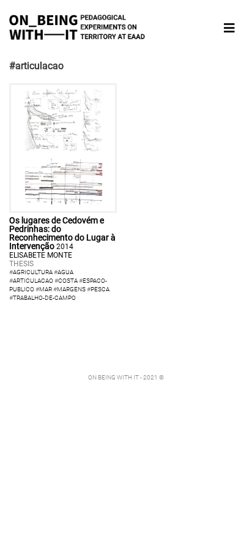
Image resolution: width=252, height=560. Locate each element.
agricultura (33, 272)
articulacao (33, 280)
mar (45, 289)
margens (71, 289)
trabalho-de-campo (44, 297)
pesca (100, 289)
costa (68, 280)
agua (65, 272)
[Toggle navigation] (229, 28)
